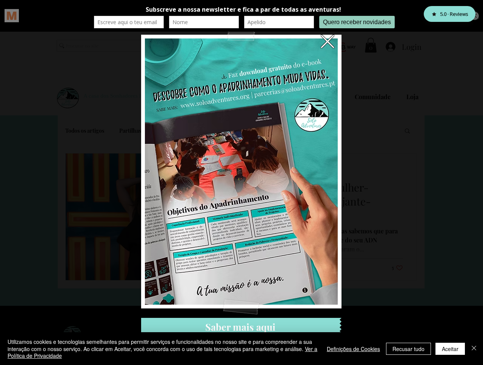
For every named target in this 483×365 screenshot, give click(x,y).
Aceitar (450, 349)
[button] (327, 41)
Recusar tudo (408, 349)
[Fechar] (473, 348)
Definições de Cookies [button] (353, 349)
